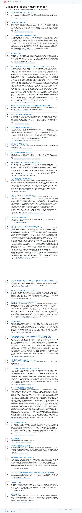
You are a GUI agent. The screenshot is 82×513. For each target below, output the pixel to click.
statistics (33, 62)
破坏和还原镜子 (15, 494)
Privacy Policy (12, 511)
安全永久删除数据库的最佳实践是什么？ (22, 457)
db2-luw (30, 175)
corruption (27, 418)
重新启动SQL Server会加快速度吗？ (21, 114)
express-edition (28, 158)
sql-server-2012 (17, 258)
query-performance (26, 317)
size (34, 175)
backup (21, 102)
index (20, 148)
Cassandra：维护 (16, 482)
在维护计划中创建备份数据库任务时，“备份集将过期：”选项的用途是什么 (32, 106)
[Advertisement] (31, 270)
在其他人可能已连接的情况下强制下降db (22, 12)
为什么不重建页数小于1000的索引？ (21, 179)
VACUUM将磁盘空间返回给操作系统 (21, 127)
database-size (25, 175)
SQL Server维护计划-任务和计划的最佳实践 (23, 35)
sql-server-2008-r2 (22, 384)
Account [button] (74, 1)
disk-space (22, 31)
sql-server (16, 31)
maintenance (22, 18)
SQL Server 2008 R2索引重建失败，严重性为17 (25, 368)
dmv (37, 317)
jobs (35, 49)
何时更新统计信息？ (16, 53)
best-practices (24, 49)
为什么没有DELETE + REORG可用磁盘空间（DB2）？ (26, 162)
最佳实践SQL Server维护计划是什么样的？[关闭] (25, 290)
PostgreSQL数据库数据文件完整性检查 (22, 388)
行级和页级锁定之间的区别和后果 (20, 446)
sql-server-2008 (17, 158)
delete (21, 468)
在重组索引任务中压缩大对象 (19, 217)
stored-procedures (33, 213)
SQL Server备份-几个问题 (18, 422)
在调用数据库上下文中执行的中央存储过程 (23, 195)
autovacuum (32, 356)
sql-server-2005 (18, 49)
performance (22, 62)
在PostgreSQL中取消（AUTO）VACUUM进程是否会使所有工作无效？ (31, 336)
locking (26, 453)
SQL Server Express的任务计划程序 (21, 152)
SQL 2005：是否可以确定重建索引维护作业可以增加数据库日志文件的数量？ (33, 472)
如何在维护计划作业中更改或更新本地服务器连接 (25, 226)
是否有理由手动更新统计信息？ (20, 144)
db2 (15, 175)
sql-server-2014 (22, 442)
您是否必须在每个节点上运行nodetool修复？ (24, 360)
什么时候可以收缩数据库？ (18, 22)
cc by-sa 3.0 (64, 509)
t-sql (22, 258)
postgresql (17, 18)
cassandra (22, 364)
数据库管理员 (16, 1)
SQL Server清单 (15, 321)
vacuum (38, 140)
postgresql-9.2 (22, 140)
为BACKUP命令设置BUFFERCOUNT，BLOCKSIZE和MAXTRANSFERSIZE (32, 66)
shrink (32, 31)
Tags (21, 1)
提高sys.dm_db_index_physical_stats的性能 (24, 302)
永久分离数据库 (15, 439)
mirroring (28, 502)
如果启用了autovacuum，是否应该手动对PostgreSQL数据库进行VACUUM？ (33, 280)
